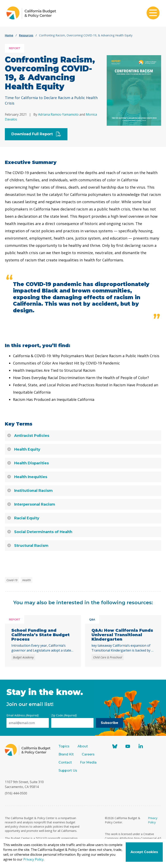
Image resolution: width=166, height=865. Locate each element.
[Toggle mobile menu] (153, 13)
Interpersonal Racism (34, 504)
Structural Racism (31, 545)
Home (9, 35)
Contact (65, 762)
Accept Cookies (144, 852)
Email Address (22, 715)
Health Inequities (30, 477)
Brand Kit (66, 754)
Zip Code (64, 715)
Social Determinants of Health (43, 532)
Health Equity (27, 449)
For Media (88, 762)
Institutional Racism (33, 490)
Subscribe (109, 723)
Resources (26, 35)
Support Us (68, 770)
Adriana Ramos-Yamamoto (58, 114)
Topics (64, 746)
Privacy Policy (33, 859)
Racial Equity (26, 518)
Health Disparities (31, 463)
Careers (88, 754)
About (83, 746)
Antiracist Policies (31, 435)
